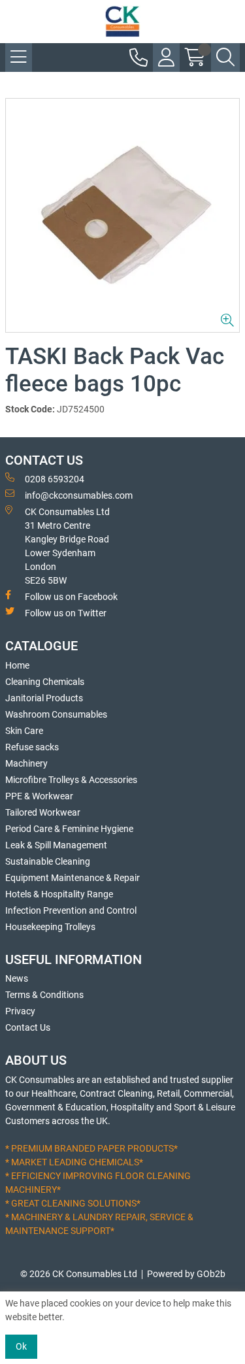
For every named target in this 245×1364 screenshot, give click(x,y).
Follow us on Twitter (65, 613)
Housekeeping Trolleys (50, 927)
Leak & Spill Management (56, 845)
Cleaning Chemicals (44, 681)
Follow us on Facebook (71, 596)
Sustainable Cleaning (47, 861)
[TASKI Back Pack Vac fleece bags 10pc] (122, 215)
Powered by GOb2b (186, 1274)
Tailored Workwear (42, 812)
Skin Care (24, 730)
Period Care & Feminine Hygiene (69, 828)
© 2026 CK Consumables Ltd (78, 1274)
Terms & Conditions (44, 995)
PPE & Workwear (39, 796)
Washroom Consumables (56, 714)
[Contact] (138, 57)
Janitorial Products (44, 698)
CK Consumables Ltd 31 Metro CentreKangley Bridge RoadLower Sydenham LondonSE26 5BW (67, 546)
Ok (21, 1346)
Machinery (26, 763)
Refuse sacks (32, 747)
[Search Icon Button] (225, 57)
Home (17, 665)
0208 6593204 (54, 479)
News (16, 978)
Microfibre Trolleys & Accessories (71, 779)
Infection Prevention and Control (71, 910)
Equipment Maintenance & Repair (72, 878)
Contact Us (27, 1027)
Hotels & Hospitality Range (59, 894)
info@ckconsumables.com (79, 495)
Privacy (20, 1011)
